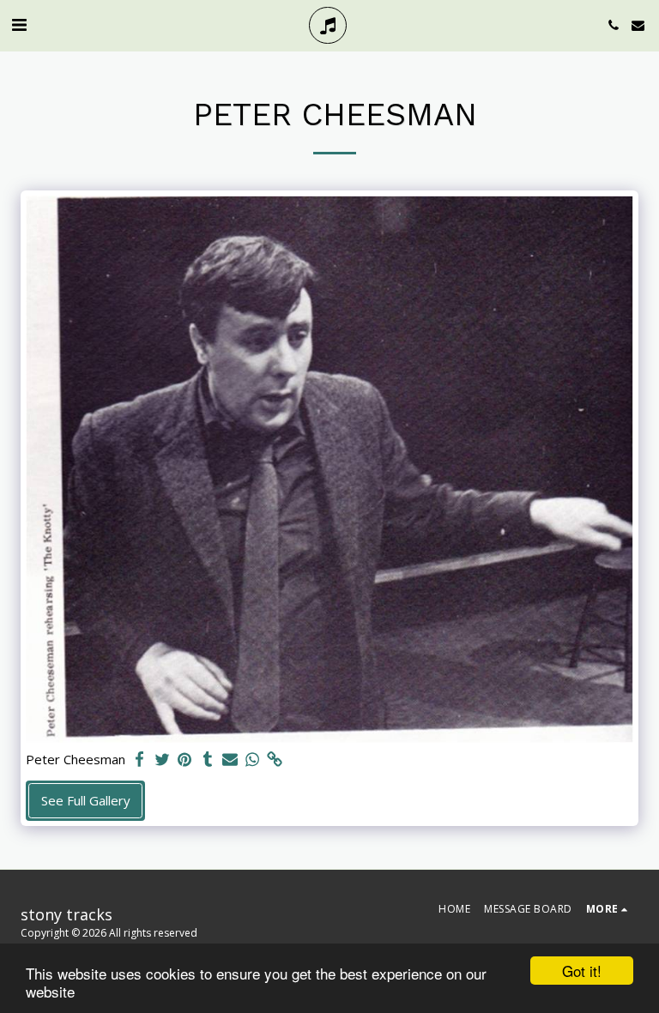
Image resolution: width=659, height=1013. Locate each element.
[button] (18, 24)
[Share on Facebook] (140, 759)
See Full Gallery (85, 800)
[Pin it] (185, 759)
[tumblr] (207, 759)
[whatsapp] (253, 759)
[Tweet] (162, 759)
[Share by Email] (230, 759)
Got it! (582, 970)
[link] (275, 759)
